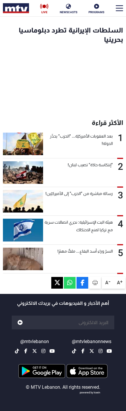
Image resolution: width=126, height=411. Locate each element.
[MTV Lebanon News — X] (91, 351)
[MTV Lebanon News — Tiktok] (74, 351)
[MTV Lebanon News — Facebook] (83, 351)
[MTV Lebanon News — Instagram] (100, 351)
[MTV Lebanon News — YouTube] (109, 351)
